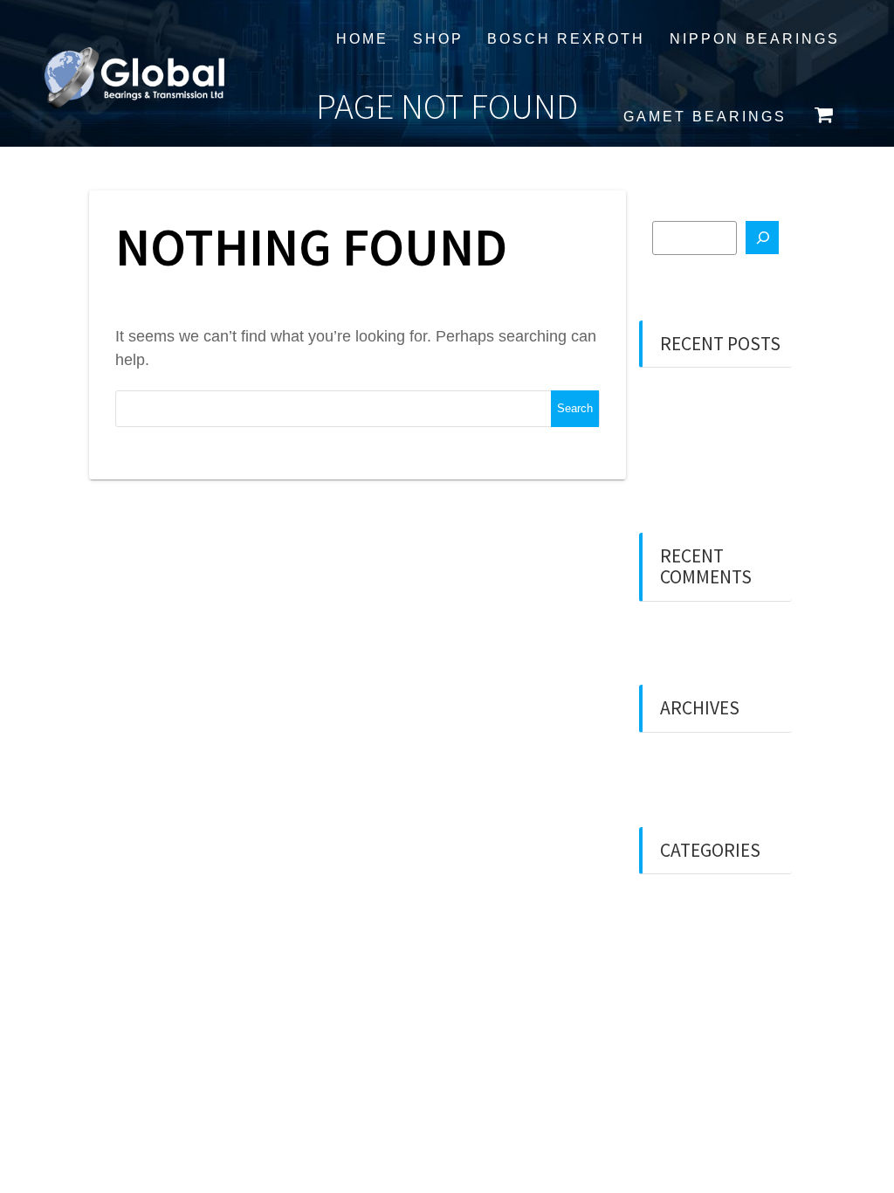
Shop (438, 38)
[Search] (762, 237)
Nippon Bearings (755, 38)
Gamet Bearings (705, 116)
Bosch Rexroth (566, 38)
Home (362, 38)
